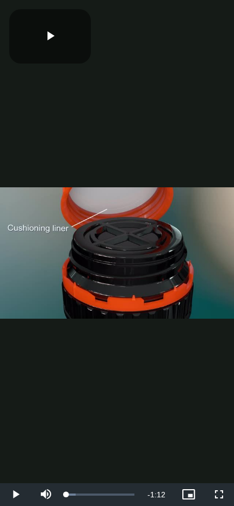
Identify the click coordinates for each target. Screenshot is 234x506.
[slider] (100, 495)
